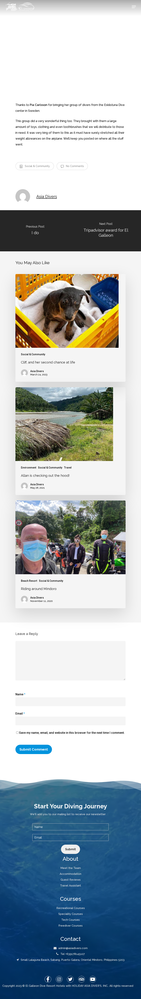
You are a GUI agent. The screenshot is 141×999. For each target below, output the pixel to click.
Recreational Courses (70, 908)
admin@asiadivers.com (73, 948)
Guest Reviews (71, 879)
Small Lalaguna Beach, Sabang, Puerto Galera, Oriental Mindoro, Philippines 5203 (72, 959)
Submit (70, 849)
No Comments (74, 166)
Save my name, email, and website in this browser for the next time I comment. (72, 732)
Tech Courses (70, 919)
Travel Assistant (70, 885)
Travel (68, 467)
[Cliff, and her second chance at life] (70, 328)
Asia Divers (46, 196)
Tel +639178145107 (72, 954)
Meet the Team (70, 868)
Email (20, 713)
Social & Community (37, 166)
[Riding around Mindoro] (70, 554)
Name (20, 694)
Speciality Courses (70, 914)
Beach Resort (29, 580)
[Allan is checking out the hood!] (70, 441)
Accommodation (70, 874)
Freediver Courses (70, 925)
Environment (28, 467)
